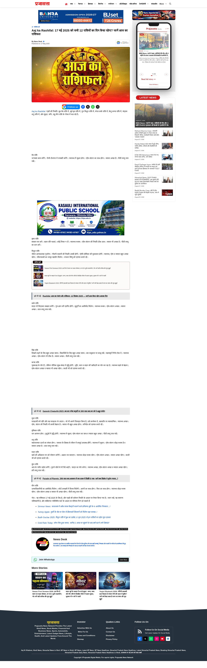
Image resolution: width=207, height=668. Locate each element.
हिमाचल (90, 4)
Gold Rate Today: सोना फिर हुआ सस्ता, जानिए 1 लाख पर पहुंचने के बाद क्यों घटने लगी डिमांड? (73, 523)
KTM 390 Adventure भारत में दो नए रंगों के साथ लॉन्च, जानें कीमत (146, 156)
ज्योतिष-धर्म (37, 27)
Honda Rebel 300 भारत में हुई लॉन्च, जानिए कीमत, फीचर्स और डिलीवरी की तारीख (147, 146)
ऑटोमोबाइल (123, 4)
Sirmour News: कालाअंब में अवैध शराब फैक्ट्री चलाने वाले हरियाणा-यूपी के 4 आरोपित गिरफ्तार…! (74, 506)
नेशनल (80, 4)
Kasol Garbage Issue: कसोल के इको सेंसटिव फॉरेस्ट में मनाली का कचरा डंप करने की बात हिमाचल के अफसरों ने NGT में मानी (147, 167)
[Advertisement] (81, 136)
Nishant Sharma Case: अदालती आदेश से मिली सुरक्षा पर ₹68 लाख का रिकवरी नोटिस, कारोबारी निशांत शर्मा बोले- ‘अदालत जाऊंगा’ (147, 134)
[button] (170, 3)
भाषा (71, 4)
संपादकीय (154, 4)
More (162, 4)
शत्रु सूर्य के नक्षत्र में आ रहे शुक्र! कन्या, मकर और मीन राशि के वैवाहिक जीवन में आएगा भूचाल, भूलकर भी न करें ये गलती (75, 276)
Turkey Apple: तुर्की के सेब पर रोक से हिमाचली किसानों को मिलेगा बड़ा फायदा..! (67, 512)
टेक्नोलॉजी (142, 4)
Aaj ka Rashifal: (39, 111)
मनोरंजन (111, 4)
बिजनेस (100, 4)
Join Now (123, 560)
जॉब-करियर (133, 4)
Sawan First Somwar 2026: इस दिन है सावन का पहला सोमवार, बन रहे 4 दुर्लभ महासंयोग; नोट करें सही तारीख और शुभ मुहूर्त (78, 268)
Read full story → (148, 79)
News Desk (38, 41)
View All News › (153, 84)
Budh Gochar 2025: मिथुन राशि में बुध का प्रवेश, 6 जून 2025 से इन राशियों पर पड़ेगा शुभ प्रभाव (74, 517)
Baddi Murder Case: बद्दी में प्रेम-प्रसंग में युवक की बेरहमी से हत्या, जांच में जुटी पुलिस (147, 192)
